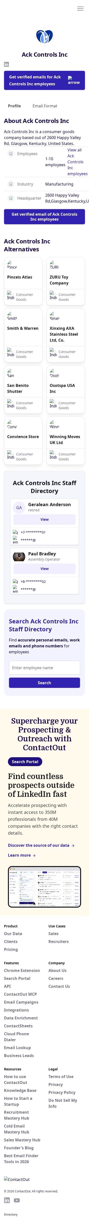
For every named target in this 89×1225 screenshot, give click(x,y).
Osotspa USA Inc (62, 388)
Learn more (19, 855)
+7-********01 (33, 532)
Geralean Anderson (49, 504)
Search (44, 682)
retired (34, 510)
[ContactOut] (28, 8)
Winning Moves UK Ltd (65, 439)
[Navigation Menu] (80, 8)
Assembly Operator (44, 559)
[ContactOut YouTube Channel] (17, 1200)
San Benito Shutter (18, 388)
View (45, 519)
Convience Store (23, 436)
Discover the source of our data (38, 845)
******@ (28, 540)
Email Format (45, 106)
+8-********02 (33, 581)
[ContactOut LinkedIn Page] (7, 1200)
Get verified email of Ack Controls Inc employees (44, 217)
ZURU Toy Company (59, 280)
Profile (14, 106)
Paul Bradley (42, 554)
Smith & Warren (23, 328)
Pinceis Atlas (19, 277)
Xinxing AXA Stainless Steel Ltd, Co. (64, 334)
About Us (57, 970)
